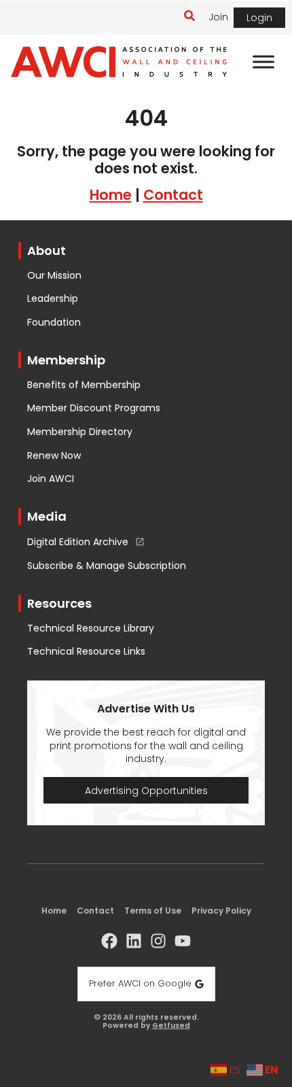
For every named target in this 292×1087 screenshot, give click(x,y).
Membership (66, 359)
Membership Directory (79, 432)
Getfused (171, 1026)
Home (111, 195)
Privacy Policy (221, 910)
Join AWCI (50, 478)
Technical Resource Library (90, 628)
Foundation (54, 322)
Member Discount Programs (93, 408)
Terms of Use (152, 910)
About (46, 250)
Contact (173, 195)
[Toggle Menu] (263, 62)
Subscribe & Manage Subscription (106, 565)
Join (218, 17)
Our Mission (54, 275)
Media (47, 516)
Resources (59, 603)
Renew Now (54, 455)
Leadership (52, 298)
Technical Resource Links (86, 651)
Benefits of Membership (84, 385)
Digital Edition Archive (77, 542)
